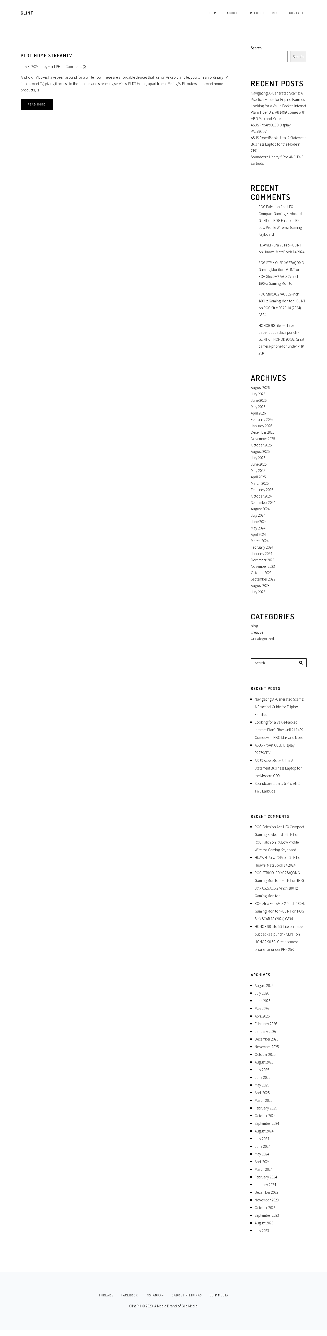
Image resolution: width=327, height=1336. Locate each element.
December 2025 (262, 432)
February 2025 (262, 489)
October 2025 (261, 445)
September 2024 (263, 502)
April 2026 (258, 413)
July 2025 (258, 457)
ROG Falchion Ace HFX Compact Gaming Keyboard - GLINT (281, 213)
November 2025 (263, 438)
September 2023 (263, 579)
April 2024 (258, 534)
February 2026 (262, 419)
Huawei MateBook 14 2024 (284, 252)
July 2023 (258, 591)
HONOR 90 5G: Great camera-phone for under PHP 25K (281, 346)
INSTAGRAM (155, 1295)
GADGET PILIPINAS (187, 1295)
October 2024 (261, 496)
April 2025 (258, 477)
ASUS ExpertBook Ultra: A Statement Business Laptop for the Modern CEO (278, 144)
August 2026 (260, 387)
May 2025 (258, 470)
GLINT (27, 13)
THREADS (106, 1295)
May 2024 (258, 528)
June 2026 (258, 400)
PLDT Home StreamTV (46, 55)
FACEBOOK (129, 1295)
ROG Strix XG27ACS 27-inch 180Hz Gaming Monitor (279, 888)
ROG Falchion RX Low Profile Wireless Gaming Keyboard (280, 227)
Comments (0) (76, 66)
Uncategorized (262, 638)
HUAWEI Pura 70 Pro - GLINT (280, 245)
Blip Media (189, 1306)
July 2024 (258, 515)
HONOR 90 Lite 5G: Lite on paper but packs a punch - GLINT (279, 332)
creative (257, 632)
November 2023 (263, 566)
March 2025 (259, 483)
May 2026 (258, 406)
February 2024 (262, 547)
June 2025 (258, 464)
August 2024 (260, 508)
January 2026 (261, 425)
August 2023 (260, 585)
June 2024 (258, 521)
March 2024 (259, 540)
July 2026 (258, 394)
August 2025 (260, 451)
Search (256, 47)
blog (254, 625)
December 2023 (262, 560)
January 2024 (261, 553)
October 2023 (261, 572)
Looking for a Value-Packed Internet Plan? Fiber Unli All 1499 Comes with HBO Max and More (278, 112)
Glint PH (54, 66)
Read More (36, 104)
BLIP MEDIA (219, 1295)
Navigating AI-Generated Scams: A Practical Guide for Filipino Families (279, 707)
